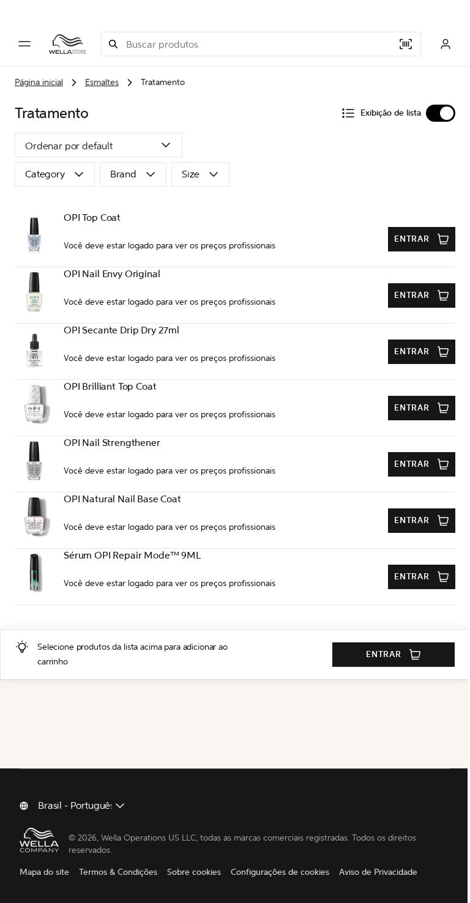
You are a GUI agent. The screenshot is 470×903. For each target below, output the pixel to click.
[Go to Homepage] (67, 44)
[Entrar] (445, 44)
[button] (113, 44)
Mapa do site (44, 872)
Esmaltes (102, 82)
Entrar (412, 239)
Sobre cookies (194, 872)
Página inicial (39, 82)
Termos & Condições (118, 872)
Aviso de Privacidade (378, 872)
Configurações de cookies (280, 872)
